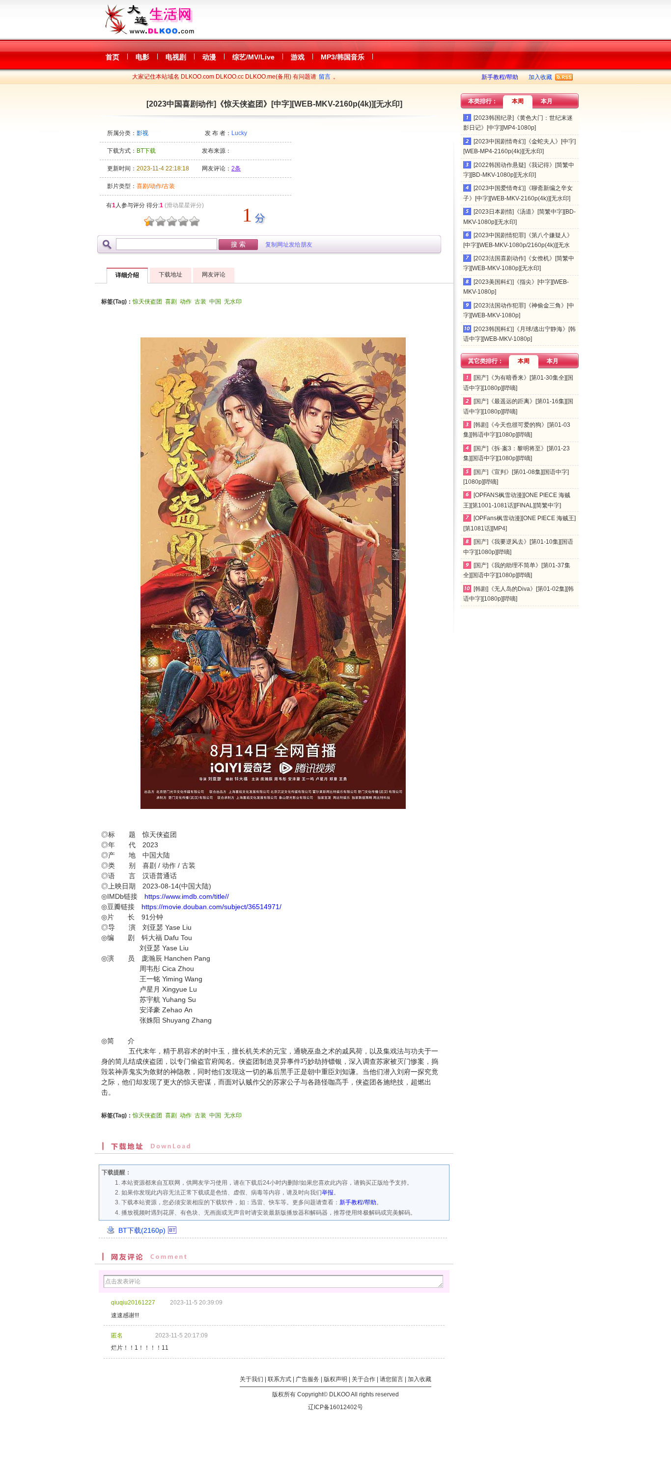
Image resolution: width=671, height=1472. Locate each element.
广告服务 (307, 1379)
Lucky (239, 133)
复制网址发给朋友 (288, 244)
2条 (236, 168)
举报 (328, 1192)
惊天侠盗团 (147, 301)
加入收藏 (540, 77)
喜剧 (171, 301)
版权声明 (335, 1379)
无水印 (233, 301)
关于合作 (363, 1379)
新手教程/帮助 (499, 77)
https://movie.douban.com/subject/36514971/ (211, 907)
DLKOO (339, 1394)
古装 (200, 301)
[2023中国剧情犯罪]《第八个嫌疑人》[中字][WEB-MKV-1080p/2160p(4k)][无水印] (518, 245)
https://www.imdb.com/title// (186, 896)
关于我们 (251, 1379)
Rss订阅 (564, 77)
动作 (186, 301)
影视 (142, 133)
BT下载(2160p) (142, 1230)
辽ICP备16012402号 (335, 1407)
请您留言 (391, 1379)
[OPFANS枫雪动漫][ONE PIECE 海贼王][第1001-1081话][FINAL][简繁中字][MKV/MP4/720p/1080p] (516, 505)
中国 (215, 301)
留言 (325, 76)
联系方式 (279, 1379)
